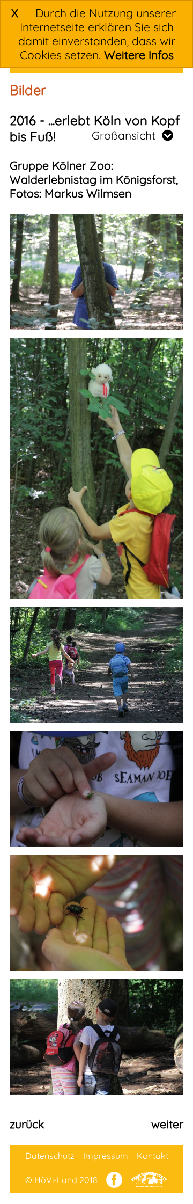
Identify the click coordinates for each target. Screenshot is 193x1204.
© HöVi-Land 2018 (61, 1179)
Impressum (105, 1155)
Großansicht (127, 135)
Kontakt (152, 1155)
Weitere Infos (139, 55)
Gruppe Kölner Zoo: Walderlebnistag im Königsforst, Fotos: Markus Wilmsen (94, 179)
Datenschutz (50, 1155)
